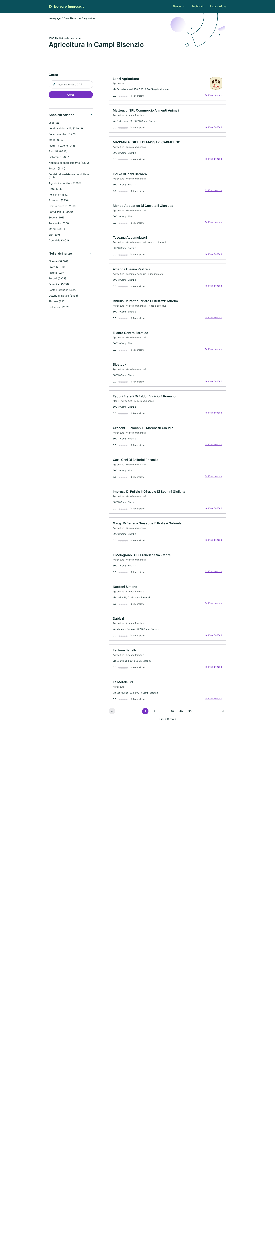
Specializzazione (61, 115)
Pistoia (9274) (57, 272)
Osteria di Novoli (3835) (63, 295)
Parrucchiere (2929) (61, 211)
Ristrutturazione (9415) (62, 145)
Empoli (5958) (57, 278)
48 (172, 711)
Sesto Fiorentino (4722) (63, 289)
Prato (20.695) (58, 267)
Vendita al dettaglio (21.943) (66, 128)
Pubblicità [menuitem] (198, 6)
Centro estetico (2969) (63, 206)
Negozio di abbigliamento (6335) (69, 162)
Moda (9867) (56, 139)
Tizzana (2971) (58, 301)
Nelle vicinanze (60, 253)
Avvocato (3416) (59, 200)
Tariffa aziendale (213, 95)
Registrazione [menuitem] (218, 6)
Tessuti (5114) (57, 168)
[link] (167, 87)
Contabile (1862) (59, 240)
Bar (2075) (55, 234)
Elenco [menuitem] (177, 6)
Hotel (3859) (56, 188)
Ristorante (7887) (59, 157)
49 (181, 711)
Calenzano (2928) (60, 307)
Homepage (54, 18)
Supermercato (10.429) (63, 134)
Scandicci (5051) (59, 284)
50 (190, 711)
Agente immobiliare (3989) (65, 183)
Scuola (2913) (57, 217)
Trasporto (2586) (59, 223)
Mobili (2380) (57, 229)
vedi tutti (54, 122)
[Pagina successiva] (223, 711)
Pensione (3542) (59, 194)
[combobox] (71, 84)
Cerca (70, 94)
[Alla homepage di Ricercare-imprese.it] (66, 6)
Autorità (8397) (58, 151)
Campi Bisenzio (72, 18)
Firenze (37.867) (58, 261)
